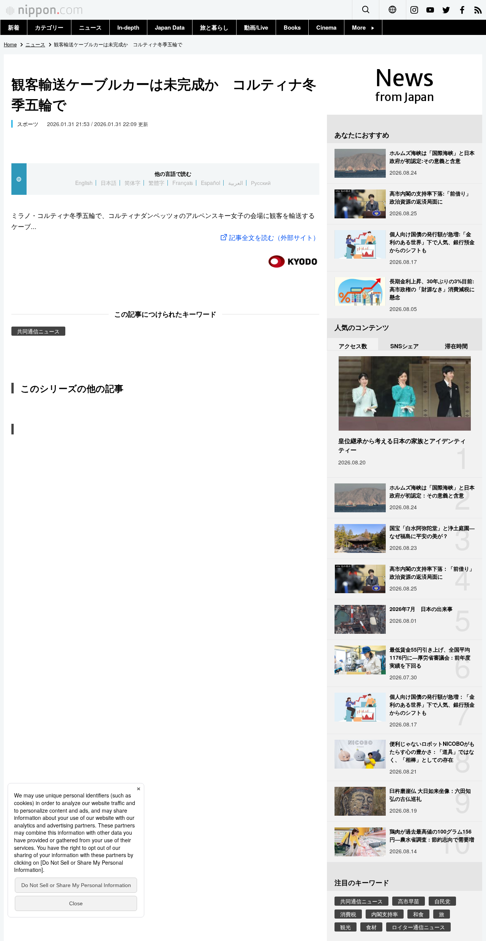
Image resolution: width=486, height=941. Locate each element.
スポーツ (27, 124)
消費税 (348, 914)
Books (292, 27)
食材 (371, 927)
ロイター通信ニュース (418, 927)
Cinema (326, 27)
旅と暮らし (214, 27)
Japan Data (170, 27)
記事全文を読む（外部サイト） (274, 237)
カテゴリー (49, 27)
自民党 (442, 901)
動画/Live (256, 27)
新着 (13, 27)
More (361, 27)
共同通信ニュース (38, 331)
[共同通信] (292, 258)
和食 (418, 914)
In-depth (128, 27)
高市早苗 (408, 901)
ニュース (90, 27)
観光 (345, 927)
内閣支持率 (384, 914)
